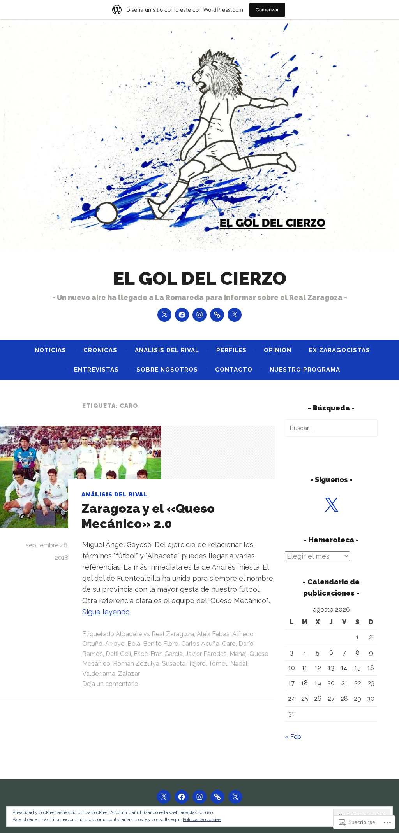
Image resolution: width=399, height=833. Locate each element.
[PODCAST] (235, 797)
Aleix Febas (213, 634)
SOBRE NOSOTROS (167, 369)
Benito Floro (160, 643)
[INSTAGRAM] (199, 797)
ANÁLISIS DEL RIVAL (167, 350)
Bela (133, 643)
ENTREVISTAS (96, 369)
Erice (141, 654)
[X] (331, 505)
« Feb (293, 736)
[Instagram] (199, 315)
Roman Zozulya (136, 663)
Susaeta (173, 663)
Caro (229, 643)
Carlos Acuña (200, 643)
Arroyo (115, 643)
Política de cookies (202, 819)
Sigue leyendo (106, 612)
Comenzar (267, 9)
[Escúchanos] (217, 315)
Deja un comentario (110, 683)
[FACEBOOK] (181, 797)
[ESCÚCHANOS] (217, 797)
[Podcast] (234, 315)
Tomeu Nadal (227, 663)
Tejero (197, 663)
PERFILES (231, 350)
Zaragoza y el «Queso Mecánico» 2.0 (148, 515)
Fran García (166, 654)
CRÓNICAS (100, 350)
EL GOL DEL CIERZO (199, 278)
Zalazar (129, 673)
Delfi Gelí (118, 654)
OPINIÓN (277, 350)
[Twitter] (164, 315)
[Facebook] (182, 315)
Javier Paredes (206, 654)
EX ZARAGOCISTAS (339, 350)
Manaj (238, 654)
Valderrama (98, 673)
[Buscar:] (331, 427)
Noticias (50, 350)
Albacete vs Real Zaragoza (155, 634)
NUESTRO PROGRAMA (305, 369)
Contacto (233, 369)
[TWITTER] (164, 797)
